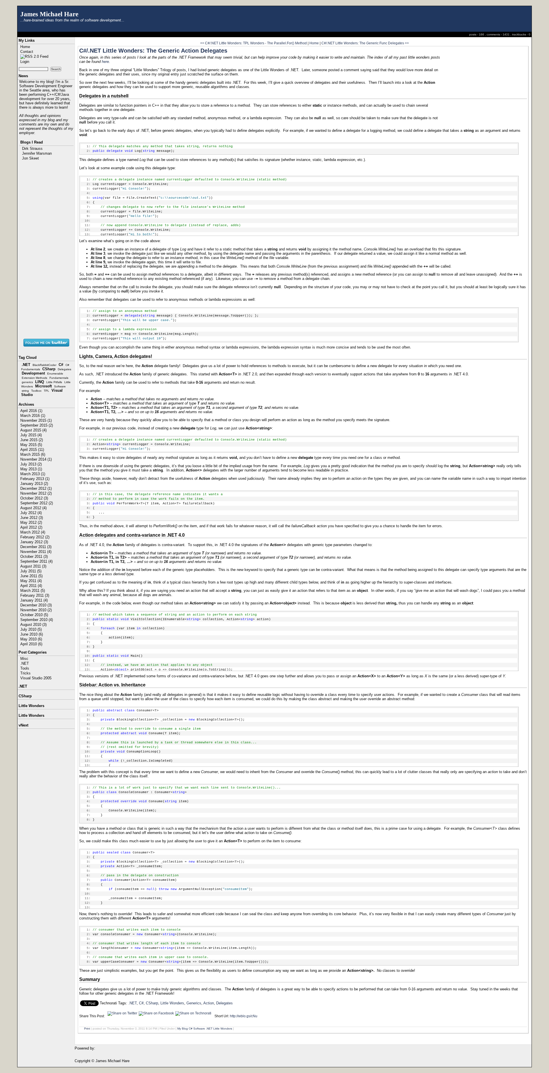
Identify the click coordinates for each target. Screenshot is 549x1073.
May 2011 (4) (31, 581)
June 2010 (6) (31, 634)
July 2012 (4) (31, 513)
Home (25, 47)
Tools (24, 668)
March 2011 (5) (32, 590)
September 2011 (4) (36, 561)
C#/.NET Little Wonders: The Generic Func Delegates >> (365, 43)
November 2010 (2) (36, 610)
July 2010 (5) (31, 629)
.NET (26, 365)
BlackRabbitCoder (44, 365)
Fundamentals (58, 377)
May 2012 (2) (31, 522)
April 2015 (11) (32, 449)
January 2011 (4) (34, 600)
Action (208, 1003)
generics (27, 382)
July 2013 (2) (31, 464)
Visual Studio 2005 (35, 678)
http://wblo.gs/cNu (243, 1016)
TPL (46, 390)
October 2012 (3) (34, 498)
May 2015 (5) (31, 445)
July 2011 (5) (30, 571)
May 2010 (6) (31, 639)
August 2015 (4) (33, 430)
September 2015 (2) (36, 425)
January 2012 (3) (34, 542)
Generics (193, 1003)
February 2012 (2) (34, 537)
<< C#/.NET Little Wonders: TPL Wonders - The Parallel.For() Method (253, 43)
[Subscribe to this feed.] (34, 56)
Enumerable (55, 373)
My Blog (182, 1028)
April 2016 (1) (31, 411)
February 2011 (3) (34, 595)
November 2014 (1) (36, 459)
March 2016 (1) (32, 415)
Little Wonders (172, 1003)
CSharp (48, 369)
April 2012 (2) (31, 527)
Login (24, 61)
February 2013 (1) (34, 479)
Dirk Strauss (32, 148)
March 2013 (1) (32, 474)
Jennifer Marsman (37, 153)
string (25, 390)
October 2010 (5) (34, 615)
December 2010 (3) (36, 605)
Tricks (25, 673)
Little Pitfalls (54, 382)
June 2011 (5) (31, 576)
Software (60, 386)
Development (33, 373)
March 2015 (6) (32, 454)
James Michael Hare (49, 14)
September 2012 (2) (36, 503)
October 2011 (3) (34, 556)
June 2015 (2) (31, 440)
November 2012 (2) (36, 493)
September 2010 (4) (36, 620)
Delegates (64, 369)
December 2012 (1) (36, 488)
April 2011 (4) (31, 586)
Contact (26, 51)
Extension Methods (34, 377)
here (105, 61)
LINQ (39, 382)
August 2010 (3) (33, 624)
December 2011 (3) (35, 547)
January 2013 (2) (34, 483)
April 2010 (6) (31, 644)
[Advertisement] (46, 249)
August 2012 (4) (33, 508)
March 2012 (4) (32, 532)
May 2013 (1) (31, 469)
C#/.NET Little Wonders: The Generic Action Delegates (153, 50)
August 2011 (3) (33, 566)
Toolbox (36, 390)
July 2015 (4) (31, 435)
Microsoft (43, 386)
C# (61, 365)
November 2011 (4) (35, 552)
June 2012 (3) (31, 517)
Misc (24, 658)
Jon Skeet (30, 158)
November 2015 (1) (36, 420)
